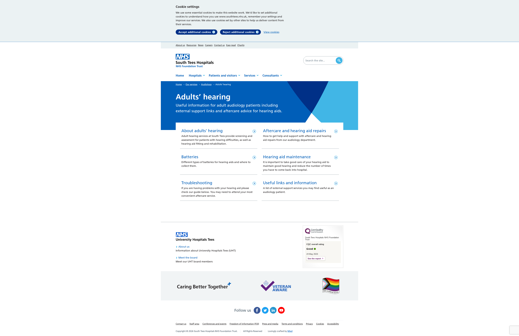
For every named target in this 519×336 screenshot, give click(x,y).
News (200, 45)
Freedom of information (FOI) (244, 323)
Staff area (194, 323)
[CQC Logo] (314, 233)
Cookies (320, 323)
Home (180, 75)
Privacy (309, 323)
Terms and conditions (292, 323)
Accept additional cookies (194, 32)
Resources (191, 45)
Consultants (270, 75)
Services (249, 75)
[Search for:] (320, 60)
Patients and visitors (223, 75)
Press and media (270, 323)
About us (180, 45)
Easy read (231, 45)
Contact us (219, 45)
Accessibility (333, 323)
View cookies (271, 32)
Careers (208, 45)
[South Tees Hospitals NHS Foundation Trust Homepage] (195, 60)
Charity (240, 45)
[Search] (339, 60)
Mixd (289, 331)
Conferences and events (214, 323)
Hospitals (195, 75)
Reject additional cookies (238, 32)
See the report (314, 258)
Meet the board (187, 257)
